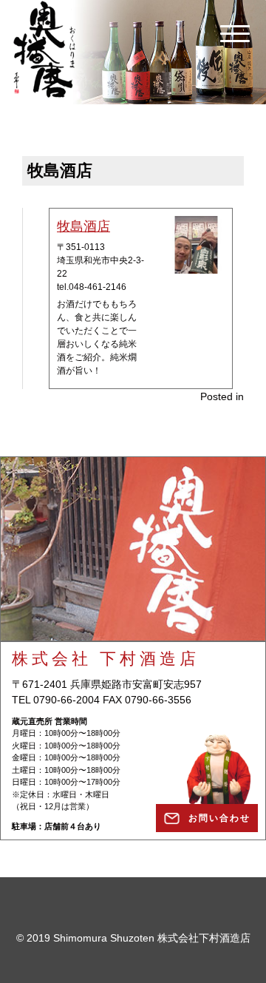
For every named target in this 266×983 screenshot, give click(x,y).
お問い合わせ (219, 818)
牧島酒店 (83, 226)
